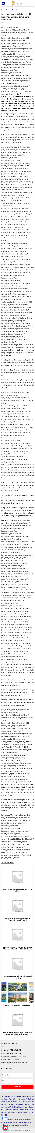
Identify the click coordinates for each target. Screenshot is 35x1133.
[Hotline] (5, 1128)
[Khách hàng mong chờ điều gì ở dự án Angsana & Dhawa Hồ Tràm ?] (17, 905)
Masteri (7, 1096)
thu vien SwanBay (16, 472)
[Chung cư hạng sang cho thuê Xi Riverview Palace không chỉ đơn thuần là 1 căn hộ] (17, 1019)
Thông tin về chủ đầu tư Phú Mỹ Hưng (17, 1005)
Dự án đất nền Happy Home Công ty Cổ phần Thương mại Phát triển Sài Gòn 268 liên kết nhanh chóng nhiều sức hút (17, 948)
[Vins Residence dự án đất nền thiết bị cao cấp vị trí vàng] (17, 963)
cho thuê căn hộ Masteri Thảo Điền (13, 1101)
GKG (3, 1122)
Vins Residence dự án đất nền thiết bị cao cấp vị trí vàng (17, 977)
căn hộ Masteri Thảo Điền (20, 1096)
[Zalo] (4, 1117)
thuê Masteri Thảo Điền (22, 1104)
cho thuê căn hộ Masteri (15, 1110)
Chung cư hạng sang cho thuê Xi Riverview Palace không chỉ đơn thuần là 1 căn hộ (17, 1033)
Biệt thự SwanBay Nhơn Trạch (12, 96)
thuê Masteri (11, 1112)
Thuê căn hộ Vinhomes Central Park (17, 1122)
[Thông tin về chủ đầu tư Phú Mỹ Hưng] (17, 992)
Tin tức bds (15, 10)
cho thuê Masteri (21, 1112)
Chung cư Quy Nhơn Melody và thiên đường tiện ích (17, 890)
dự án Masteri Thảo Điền (25, 1099)
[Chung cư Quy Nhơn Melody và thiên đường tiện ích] (17, 876)
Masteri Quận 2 (6, 10)
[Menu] (3, 3)
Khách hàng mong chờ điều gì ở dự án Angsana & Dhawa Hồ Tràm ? (17, 919)
